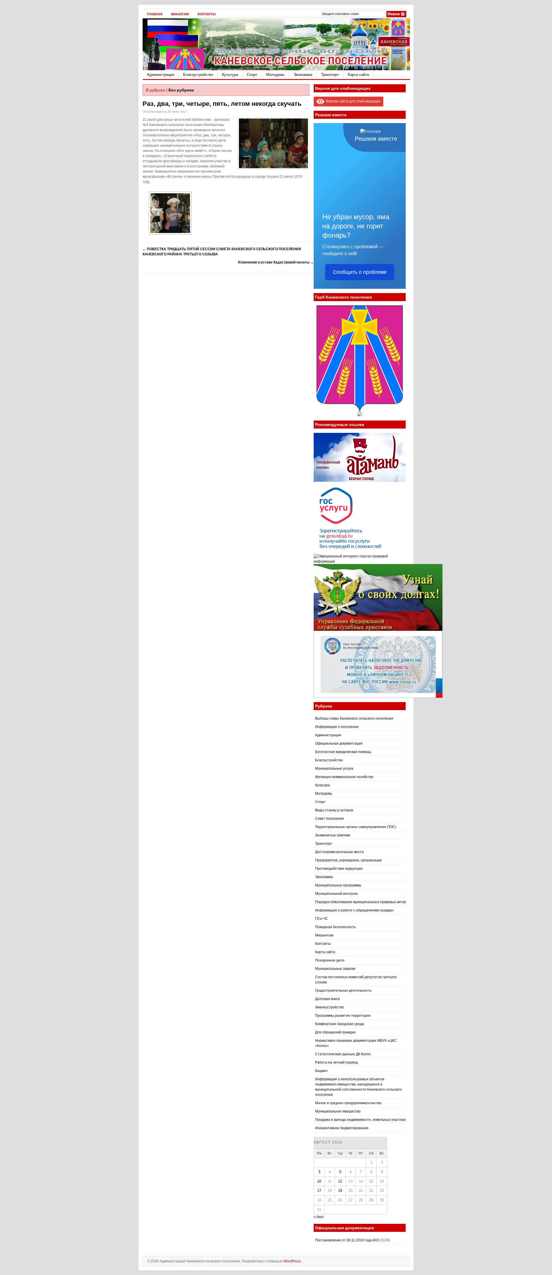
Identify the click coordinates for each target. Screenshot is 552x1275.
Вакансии (180, 14)
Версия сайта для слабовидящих (352, 101)
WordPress (292, 1261)
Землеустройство (329, 1007)
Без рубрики (181, 90)
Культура (230, 74)
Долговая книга (327, 999)
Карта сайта (358, 74)
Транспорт (330, 74)
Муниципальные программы (338, 885)
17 (319, 1190)
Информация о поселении (337, 727)
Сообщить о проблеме (360, 272)
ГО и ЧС (321, 919)
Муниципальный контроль (336, 894)
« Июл (319, 1217)
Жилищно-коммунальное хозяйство (344, 777)
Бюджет (321, 1071)
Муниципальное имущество (338, 1111)
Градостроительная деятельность (343, 991)
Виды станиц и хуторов (334, 810)
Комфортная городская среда (339, 1024)
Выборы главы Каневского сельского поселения (354, 718)
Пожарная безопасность (335, 927)
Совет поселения (329, 819)
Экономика (303, 74)
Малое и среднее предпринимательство (348, 1103)
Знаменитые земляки (332, 835)
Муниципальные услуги (334, 768)
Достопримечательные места (339, 852)
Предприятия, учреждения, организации (348, 860)
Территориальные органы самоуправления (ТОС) (355, 827)
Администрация (160, 74)
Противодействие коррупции (339, 869)
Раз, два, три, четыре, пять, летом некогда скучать (222, 103)
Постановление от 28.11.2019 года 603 (347, 1240)
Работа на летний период (336, 1062)
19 (340, 1190)
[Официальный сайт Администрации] (276, 69)
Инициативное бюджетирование (342, 1128)
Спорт (252, 74)
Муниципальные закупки (335, 969)
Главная (154, 14)
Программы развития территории (343, 1016)
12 (340, 1181)
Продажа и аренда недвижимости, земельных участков (360, 1120)
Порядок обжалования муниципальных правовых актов (360, 902)
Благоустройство (198, 74)
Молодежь (275, 74)
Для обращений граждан (335, 1032)
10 (319, 1181)
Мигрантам (324, 935)
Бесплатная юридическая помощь (343, 752)
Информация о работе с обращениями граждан (354, 910)
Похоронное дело (329, 960)
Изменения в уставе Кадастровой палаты (276, 262)
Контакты (207, 14)
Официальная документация (339, 743)
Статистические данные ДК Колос (343, 1054)
